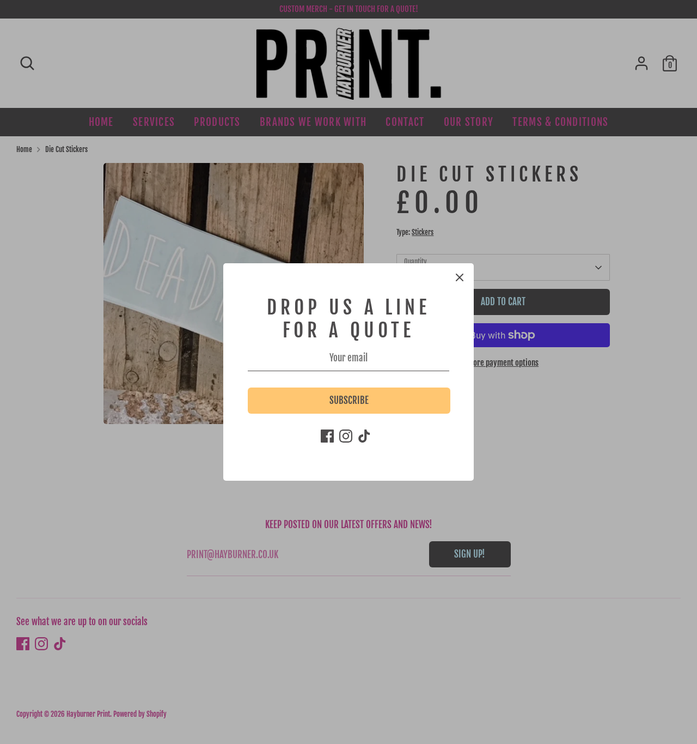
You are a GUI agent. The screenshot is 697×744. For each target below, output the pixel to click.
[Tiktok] (364, 436)
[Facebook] (327, 436)
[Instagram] (345, 436)
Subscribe (349, 400)
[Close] (460, 277)
